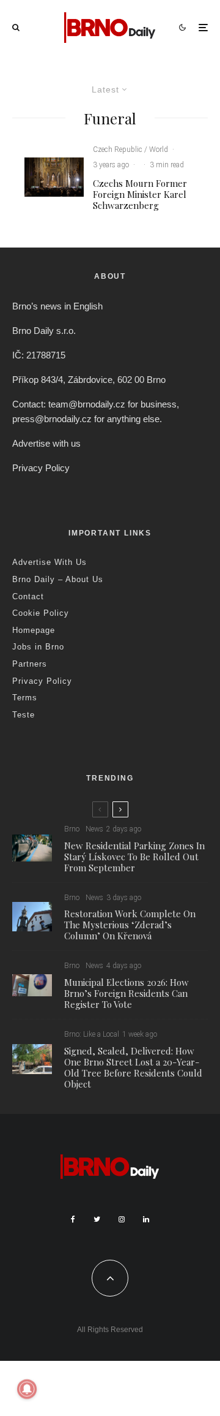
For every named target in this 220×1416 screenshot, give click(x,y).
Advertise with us (46, 443)
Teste (23, 714)
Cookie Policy (40, 613)
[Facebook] (73, 1219)
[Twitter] (96, 1219)
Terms (24, 697)
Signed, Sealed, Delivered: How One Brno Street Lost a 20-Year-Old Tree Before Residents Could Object (133, 1067)
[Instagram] (121, 1219)
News (94, 829)
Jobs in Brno (38, 646)
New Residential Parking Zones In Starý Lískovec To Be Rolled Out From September (134, 856)
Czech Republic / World (130, 149)
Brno (71, 829)
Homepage (33, 630)
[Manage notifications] (27, 1389)
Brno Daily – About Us (57, 579)
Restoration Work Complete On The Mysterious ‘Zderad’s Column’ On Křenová (130, 924)
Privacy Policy (41, 468)
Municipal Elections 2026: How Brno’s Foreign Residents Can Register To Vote (126, 993)
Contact (28, 596)
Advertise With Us (49, 562)
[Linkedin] (146, 1219)
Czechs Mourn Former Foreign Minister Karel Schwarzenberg (140, 194)
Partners (29, 663)
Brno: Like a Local (91, 1034)
